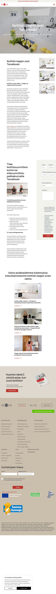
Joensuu (3, 525)
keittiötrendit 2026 (14, 528)
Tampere (37, 525)
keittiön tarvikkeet (24, 528)
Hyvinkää (51, 522)
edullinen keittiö (5, 528)
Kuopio (17, 525)
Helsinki (46, 525)
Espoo (41, 525)
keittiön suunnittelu (27, 527)
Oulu (29, 525)
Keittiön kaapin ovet (12, 126)
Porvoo (10, 524)
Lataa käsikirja (12, 390)
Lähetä (48, 235)
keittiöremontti (36, 527)
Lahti (14, 525)
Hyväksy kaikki (24, 588)
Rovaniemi (30, 524)
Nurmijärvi (46, 522)
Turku (26, 525)
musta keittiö (49, 530)
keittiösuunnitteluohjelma (47, 527)
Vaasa (34, 524)
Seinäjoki (25, 524)
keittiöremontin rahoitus (39, 530)
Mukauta (10, 588)
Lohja (7, 524)
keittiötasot (18, 530)
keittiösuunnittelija (9, 530)
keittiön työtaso (43, 528)
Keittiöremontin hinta (17, 527)
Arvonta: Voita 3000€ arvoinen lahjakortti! (28, 1)
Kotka (17, 524)
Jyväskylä (22, 525)
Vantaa (32, 525)
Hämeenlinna (40, 524)
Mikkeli (20, 524)
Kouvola (10, 525)
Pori (7, 525)
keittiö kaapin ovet (34, 528)
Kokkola (3, 524)
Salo (14, 524)
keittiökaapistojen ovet (27, 530)
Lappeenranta (47, 524)
